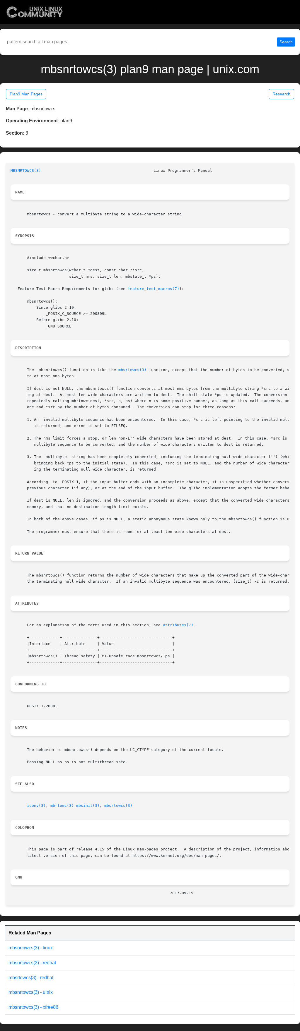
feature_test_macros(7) (153, 289)
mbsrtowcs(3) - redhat (30, 977)
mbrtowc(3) (62, 805)
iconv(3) (36, 805)
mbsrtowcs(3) (132, 370)
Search (286, 42)
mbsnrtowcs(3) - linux (30, 947)
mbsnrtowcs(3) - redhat (32, 962)
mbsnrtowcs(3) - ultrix (30, 992)
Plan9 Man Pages (26, 94)
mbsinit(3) (88, 805)
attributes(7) (178, 625)
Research (281, 94)
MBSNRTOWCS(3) (26, 170)
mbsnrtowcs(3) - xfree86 (33, 1007)
